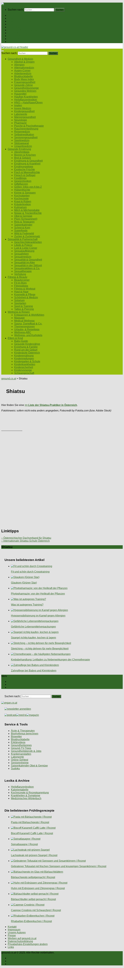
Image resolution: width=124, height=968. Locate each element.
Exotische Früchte (24, 169)
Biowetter (16, 736)
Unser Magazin (16, 27)
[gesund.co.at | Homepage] (10, 4)
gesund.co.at (8, 378)
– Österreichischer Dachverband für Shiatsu (26, 538)
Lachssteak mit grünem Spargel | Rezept (34, 855)
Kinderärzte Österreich (27, 352)
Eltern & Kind (15, 38)
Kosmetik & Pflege (24, 294)
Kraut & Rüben (22, 201)
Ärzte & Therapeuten (23, 730)
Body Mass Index (24, 79)
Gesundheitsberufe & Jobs (26, 751)
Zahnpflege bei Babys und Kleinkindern (33, 670)
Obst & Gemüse (23, 216)
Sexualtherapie (23, 271)
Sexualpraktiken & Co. (27, 268)
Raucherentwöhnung (26, 128)
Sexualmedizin (22, 256)
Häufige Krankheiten (26, 96)
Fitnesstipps (21, 285)
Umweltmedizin (23, 146)
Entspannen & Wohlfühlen (29, 315)
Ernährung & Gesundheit (28, 160)
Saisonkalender (23, 224)
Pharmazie (20, 123)
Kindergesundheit (24, 111)
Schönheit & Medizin (26, 297)
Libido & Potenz (23, 245)
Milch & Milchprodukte (27, 210)
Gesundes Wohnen (25, 91)
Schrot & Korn (22, 227)
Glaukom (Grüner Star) (24, 582)
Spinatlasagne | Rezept (24, 844)
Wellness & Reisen (19, 35)
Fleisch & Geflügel (24, 175)
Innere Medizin (22, 108)
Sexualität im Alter (24, 262)
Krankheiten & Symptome (25, 795)
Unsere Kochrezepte (19, 24)
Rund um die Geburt (25, 349)
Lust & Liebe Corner (25, 248)
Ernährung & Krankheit (27, 163)
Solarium (19, 300)
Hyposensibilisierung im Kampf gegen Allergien (38, 615)
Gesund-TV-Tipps (21, 748)
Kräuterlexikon (22, 204)
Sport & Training (23, 306)
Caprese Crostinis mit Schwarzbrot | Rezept (36, 910)
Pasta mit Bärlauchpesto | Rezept (30, 822)
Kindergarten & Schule (27, 361)
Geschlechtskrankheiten (28, 242)
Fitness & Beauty (17, 33)
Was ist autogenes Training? (27, 604)
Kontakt (12, 926)
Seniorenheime (20, 762)
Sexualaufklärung (24, 251)
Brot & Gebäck (22, 157)
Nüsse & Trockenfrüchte (28, 213)
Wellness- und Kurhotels (28, 335)
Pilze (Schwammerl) (25, 219)
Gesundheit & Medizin (20, 18)
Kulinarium (20, 207)
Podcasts (13, 41)
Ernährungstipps (23, 166)
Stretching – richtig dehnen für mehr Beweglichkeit (39, 648)
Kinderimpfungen (24, 358)
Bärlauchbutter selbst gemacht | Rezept (33, 899)
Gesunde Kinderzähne (27, 344)
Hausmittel (20, 93)
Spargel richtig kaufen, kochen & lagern (33, 637)
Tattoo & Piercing (24, 309)
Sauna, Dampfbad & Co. (28, 323)
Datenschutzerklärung (20, 941)
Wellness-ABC (22, 332)
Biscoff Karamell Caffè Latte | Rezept (32, 833)
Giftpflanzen (21, 184)
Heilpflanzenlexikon (25, 99)
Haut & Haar (21, 291)
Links (11, 947)
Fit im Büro (20, 283)
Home (11, 15)
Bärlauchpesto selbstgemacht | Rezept (33, 877)
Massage (19, 317)
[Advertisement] (62, 422)
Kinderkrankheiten (24, 364)
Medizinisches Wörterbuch (26, 798)
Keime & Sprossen (25, 192)
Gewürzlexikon (22, 181)
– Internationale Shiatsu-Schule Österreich (25, 540)
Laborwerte (20, 114)
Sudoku (15, 768)
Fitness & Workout (24, 288)
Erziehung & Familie (26, 347)
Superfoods (20, 230)
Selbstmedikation (24, 134)
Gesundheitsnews (21, 745)
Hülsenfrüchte (22, 189)
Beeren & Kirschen (25, 155)
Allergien (19, 64)
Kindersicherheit (23, 367)
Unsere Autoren (17, 932)
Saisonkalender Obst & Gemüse (29, 765)
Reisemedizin (22, 131)
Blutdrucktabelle (23, 76)
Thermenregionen (24, 326)
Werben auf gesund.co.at (22, 938)
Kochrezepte (21, 198)
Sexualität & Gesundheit (28, 259)
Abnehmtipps (21, 152)
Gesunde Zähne (23, 85)
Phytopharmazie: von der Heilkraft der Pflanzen (38, 593)
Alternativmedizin (24, 67)
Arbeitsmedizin (22, 73)
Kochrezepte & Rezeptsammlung (30, 792)
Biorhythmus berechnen (24, 733)
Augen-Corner (22, 70)
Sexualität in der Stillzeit (28, 265)
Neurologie (20, 120)
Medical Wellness (24, 320)
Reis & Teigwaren (24, 221)
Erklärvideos (18, 742)
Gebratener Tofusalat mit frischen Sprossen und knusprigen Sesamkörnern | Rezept (58, 866)
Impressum (14, 929)
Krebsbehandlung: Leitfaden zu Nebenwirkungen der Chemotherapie (50, 659)
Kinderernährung (24, 355)
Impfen (18, 105)
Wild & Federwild (24, 233)
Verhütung (20, 274)
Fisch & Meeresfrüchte (27, 172)
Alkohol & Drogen (24, 61)
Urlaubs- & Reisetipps (26, 329)
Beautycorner (22, 280)
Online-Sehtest (19, 759)
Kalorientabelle (19, 789)
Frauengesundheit (24, 82)
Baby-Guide (21, 341)
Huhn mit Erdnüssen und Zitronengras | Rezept (38, 888)
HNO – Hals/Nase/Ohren (28, 102)
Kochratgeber (22, 195)
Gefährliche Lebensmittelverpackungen (33, 626)
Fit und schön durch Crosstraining (30, 571)
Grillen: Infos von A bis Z (28, 187)
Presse (12, 935)
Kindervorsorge (23, 370)
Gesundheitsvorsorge (26, 88)
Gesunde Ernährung (19, 21)
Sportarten (20, 303)
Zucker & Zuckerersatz (27, 236)
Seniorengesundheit (25, 137)
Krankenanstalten (21, 754)
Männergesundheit (25, 117)
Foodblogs (20, 178)
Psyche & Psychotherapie (29, 125)
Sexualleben (21, 253)
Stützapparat (21, 143)
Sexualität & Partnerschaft (22, 30)
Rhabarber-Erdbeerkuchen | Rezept (31, 921)
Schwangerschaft (24, 373)
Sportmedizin (21, 140)
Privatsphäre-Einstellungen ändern (28, 944)
